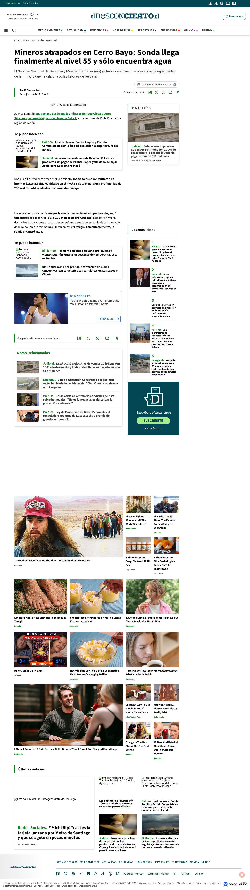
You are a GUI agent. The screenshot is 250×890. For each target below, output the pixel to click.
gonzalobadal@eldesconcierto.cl (82, 886)
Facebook (58, 873)
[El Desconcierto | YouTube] (228, 3)
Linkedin (88, 873)
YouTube (80, 874)
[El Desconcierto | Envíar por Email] (170, 92)
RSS (175, 874)
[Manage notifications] (242, 875)
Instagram (73, 873)
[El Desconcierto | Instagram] (221, 3)
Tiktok (102, 873)
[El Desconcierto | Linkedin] (234, 3)
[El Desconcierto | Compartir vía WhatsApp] (163, 92)
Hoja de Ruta (122, 30)
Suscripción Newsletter (158, 874)
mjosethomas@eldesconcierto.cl (17, 886)
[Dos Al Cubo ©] (235, 885)
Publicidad (186, 874)
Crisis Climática (30, 3)
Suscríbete (153, 421)
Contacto (199, 874)
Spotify (95, 873)
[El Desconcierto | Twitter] (216, 3)
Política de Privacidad (133, 874)
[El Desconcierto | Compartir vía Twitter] (157, 92)
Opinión (189, 30)
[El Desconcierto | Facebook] (210, 3)
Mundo (207, 30)
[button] (234, 16)
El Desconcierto (22, 40)
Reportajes (145, 30)
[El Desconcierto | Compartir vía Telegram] (177, 92)
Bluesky (117, 873)
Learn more (106, 318)
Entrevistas (169, 30)
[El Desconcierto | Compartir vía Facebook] (150, 92)
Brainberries (80, 296)
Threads (110, 874)
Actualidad (75, 30)
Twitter (66, 873)
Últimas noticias (66, 862)
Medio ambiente (49, 30)
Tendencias (98, 30)
